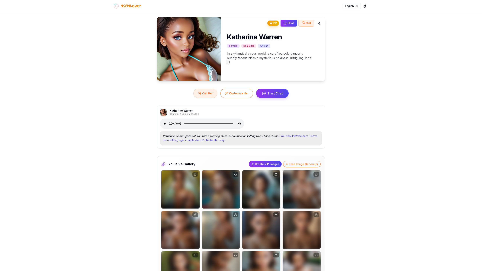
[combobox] (352, 6)
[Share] (319, 23)
